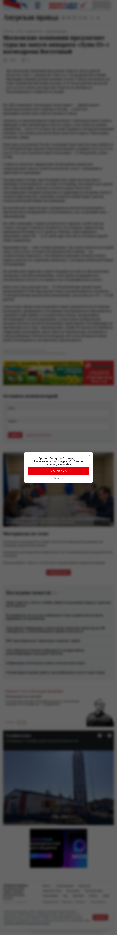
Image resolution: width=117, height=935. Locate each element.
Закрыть (58, 477)
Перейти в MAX (59, 471)
